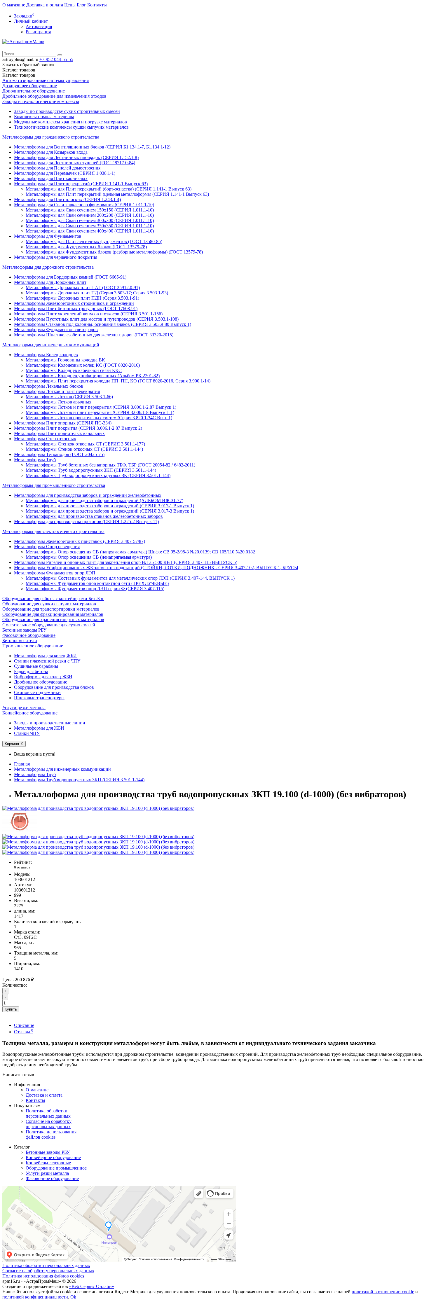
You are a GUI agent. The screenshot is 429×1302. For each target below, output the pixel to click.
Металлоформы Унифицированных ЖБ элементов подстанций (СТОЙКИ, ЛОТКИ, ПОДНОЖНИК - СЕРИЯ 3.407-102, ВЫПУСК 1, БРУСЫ (156, 567)
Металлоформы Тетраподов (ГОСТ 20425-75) (59, 454)
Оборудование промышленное (56, 1167)
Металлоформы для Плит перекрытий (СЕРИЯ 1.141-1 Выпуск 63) (81, 183)
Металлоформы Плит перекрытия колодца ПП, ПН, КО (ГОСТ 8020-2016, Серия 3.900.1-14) (118, 380)
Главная (22, 763)
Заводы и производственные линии (49, 722)
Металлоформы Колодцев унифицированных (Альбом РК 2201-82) (93, 375)
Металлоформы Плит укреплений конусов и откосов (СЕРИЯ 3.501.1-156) (88, 313)
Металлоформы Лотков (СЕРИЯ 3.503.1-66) (69, 396)
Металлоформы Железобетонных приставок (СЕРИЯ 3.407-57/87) (79, 541)
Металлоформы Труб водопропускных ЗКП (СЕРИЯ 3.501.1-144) (91, 470)
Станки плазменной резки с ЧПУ (47, 660)
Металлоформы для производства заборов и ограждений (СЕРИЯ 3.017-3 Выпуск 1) (110, 510)
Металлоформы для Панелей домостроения (57, 167)
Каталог (18, 75)
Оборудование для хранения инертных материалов (53, 619)
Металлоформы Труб (35, 459)
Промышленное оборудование (32, 645)
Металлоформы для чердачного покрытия (55, 257)
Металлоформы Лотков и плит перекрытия (57, 391)
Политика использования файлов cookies (51, 1134)
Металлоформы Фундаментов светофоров (56, 329)
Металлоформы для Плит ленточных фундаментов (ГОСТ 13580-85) (94, 241)
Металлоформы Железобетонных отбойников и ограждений (74, 303)
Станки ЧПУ (27, 733)
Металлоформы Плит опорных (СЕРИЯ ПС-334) (62, 422)
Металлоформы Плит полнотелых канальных (59, 433)
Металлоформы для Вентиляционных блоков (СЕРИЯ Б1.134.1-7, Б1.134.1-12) (92, 146)
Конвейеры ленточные (48, 1162)
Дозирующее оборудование (29, 85)
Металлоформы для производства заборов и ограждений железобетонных (87, 495)
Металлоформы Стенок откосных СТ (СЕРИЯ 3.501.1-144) (84, 449)
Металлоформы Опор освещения (47, 546)
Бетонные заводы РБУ (24, 630)
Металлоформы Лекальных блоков (48, 386)
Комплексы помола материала (44, 116)
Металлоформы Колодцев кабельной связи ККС (74, 370)
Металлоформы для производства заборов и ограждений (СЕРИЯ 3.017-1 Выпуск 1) (110, 505)
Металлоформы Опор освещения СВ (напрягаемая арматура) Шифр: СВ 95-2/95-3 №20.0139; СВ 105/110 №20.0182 (140, 551)
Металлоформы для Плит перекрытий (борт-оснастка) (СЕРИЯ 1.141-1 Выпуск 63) (108, 188)
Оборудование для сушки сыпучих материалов (49, 603)
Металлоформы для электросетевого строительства (53, 531)
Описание (24, 1025)
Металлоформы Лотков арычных (58, 401)
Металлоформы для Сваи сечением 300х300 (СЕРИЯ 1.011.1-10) (90, 220)
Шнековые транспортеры (39, 697)
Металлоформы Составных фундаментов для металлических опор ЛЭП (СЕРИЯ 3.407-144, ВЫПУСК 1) (130, 578)
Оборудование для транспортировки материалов (51, 609)
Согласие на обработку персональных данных (49, 1124)
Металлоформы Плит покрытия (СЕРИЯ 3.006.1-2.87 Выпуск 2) (78, 428)
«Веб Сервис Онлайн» (91, 1286)
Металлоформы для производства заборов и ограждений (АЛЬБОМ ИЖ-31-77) (104, 500)
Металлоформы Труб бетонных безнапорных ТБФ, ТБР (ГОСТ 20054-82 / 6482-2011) (110, 464)
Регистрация (38, 31)
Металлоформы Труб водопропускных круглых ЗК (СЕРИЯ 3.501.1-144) (98, 475)
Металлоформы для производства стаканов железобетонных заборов (94, 516)
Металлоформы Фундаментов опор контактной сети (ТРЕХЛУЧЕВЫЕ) (97, 583)
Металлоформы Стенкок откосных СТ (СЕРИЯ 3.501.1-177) (85, 443)
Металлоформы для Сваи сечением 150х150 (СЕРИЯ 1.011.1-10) (90, 209)
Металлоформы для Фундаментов (47, 236)
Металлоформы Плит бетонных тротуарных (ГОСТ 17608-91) (75, 308)
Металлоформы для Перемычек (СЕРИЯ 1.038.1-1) (64, 173)
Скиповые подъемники (37, 692)
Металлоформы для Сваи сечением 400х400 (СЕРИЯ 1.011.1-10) (90, 230)
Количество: (14, 985)
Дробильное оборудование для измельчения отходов (54, 96)
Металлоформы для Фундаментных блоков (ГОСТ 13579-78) (86, 246)
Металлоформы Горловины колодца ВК (65, 359)
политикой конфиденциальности (35, 1296)
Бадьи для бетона (31, 671)
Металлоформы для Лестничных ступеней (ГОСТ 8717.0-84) (74, 162)
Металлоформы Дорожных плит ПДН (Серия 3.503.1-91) (82, 298)
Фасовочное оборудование (28, 635)
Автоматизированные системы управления (45, 80)
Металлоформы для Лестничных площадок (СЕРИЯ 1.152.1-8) (76, 157)
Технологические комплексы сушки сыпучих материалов (71, 127)
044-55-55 (56, 59)
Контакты (97, 4)
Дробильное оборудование (40, 681)
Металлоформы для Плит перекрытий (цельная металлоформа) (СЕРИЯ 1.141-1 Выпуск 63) (117, 194)
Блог (81, 4)
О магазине (13, 4)
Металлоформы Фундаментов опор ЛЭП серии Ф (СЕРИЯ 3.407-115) (95, 588)
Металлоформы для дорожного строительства (48, 267)
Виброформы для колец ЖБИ (43, 676)
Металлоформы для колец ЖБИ (45, 655)
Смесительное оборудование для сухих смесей (48, 624)
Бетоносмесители (19, 640)
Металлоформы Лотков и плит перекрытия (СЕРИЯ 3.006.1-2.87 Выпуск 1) (101, 407)
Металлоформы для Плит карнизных (51, 178)
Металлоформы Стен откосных (45, 438)
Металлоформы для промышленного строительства (53, 485)
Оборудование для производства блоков (54, 687)
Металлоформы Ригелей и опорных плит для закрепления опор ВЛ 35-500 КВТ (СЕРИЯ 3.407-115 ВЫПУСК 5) (125, 562)
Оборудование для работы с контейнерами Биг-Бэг (53, 598)
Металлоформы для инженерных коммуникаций (50, 344)
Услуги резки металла (24, 707)
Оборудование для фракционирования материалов (52, 614)
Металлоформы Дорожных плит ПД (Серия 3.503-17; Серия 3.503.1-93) (97, 292)
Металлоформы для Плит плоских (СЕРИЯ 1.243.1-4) (67, 199)
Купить (11, 1009)
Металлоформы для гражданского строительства (50, 136)
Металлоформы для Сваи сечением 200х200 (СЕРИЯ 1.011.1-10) (90, 215)
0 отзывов (22, 867)
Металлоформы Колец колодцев (46, 354)
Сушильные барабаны (36, 666)
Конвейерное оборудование (29, 712)
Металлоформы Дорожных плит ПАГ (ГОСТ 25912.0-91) (83, 287)
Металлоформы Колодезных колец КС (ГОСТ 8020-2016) (83, 365)
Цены (70, 4)
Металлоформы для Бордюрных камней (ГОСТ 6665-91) (70, 277)
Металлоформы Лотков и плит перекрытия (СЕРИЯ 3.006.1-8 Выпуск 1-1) (100, 412)
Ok (73, 1296)
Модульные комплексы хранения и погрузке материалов (70, 121)
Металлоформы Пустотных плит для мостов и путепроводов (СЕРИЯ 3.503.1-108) (96, 319)
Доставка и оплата (44, 4)
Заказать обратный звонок (28, 64)
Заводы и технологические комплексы (40, 101)
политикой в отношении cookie (383, 1291)
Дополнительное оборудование (33, 90)
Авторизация (39, 26)
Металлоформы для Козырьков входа (51, 152)
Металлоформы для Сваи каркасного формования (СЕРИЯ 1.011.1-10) (84, 204)
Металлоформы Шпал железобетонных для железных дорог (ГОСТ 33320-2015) (93, 334)
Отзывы (23, 1031)
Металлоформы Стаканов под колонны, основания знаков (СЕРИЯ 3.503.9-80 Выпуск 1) (102, 324)
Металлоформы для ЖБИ (39, 728)
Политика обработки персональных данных (48, 1113)
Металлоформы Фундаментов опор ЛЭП (54, 572)
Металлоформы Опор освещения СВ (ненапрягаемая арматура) (89, 557)
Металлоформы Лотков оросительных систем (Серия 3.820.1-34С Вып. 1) (99, 417)
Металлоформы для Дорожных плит (50, 282)
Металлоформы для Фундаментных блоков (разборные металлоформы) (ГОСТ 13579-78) (114, 251)
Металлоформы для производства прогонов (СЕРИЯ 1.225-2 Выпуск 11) (86, 521)
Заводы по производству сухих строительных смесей (67, 111)
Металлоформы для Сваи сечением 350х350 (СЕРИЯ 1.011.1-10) (90, 225)
